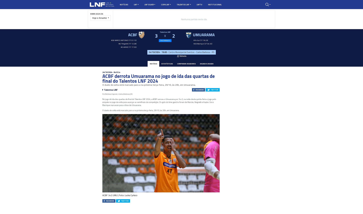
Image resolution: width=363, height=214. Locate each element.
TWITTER (214, 89)
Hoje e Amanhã (99, 18)
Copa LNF (165, 4)
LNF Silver (149, 4)
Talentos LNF (183, 4)
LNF (135, 4)
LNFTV (199, 4)
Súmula (182, 56)
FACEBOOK (200, 89)
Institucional (215, 4)
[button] (268, 4)
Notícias (124, 4)
